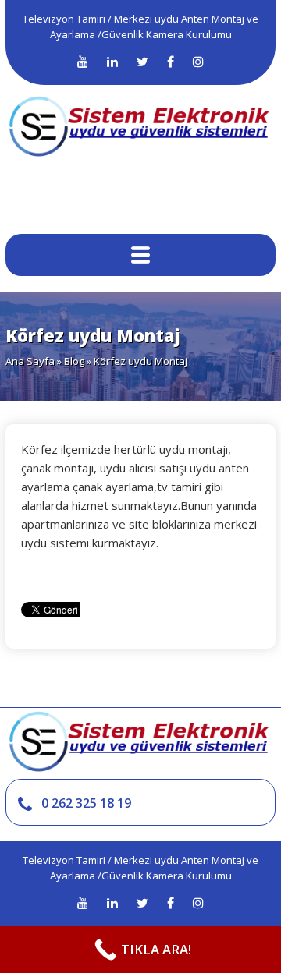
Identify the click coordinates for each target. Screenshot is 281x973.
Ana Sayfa (30, 361)
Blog (74, 361)
